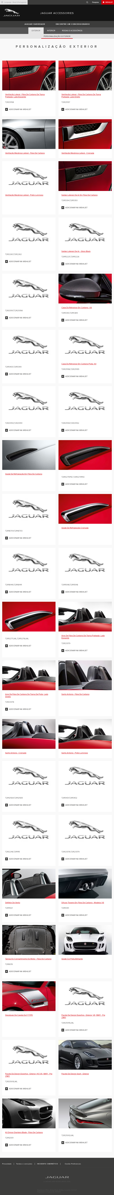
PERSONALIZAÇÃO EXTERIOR (57, 36)
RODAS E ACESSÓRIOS (72, 30)
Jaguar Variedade (34, 24)
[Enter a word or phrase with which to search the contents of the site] (93, 2)
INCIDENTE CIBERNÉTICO (47, 1164)
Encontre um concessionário (73, 24)
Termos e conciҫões (24, 1164)
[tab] (36, 30)
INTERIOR (51, 30)
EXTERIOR (36, 30)
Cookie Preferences (73, 1164)
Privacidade (6, 1164)
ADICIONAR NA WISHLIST (20, 109)
